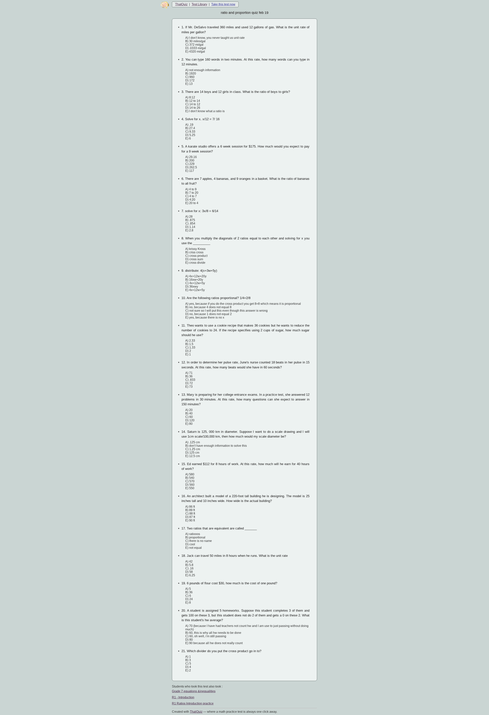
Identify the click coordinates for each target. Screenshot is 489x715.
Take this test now (223, 4)
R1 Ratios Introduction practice (193, 703)
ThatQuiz (181, 4)
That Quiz (196, 711)
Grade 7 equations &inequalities (193, 691)
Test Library (199, 4)
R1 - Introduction (183, 697)
